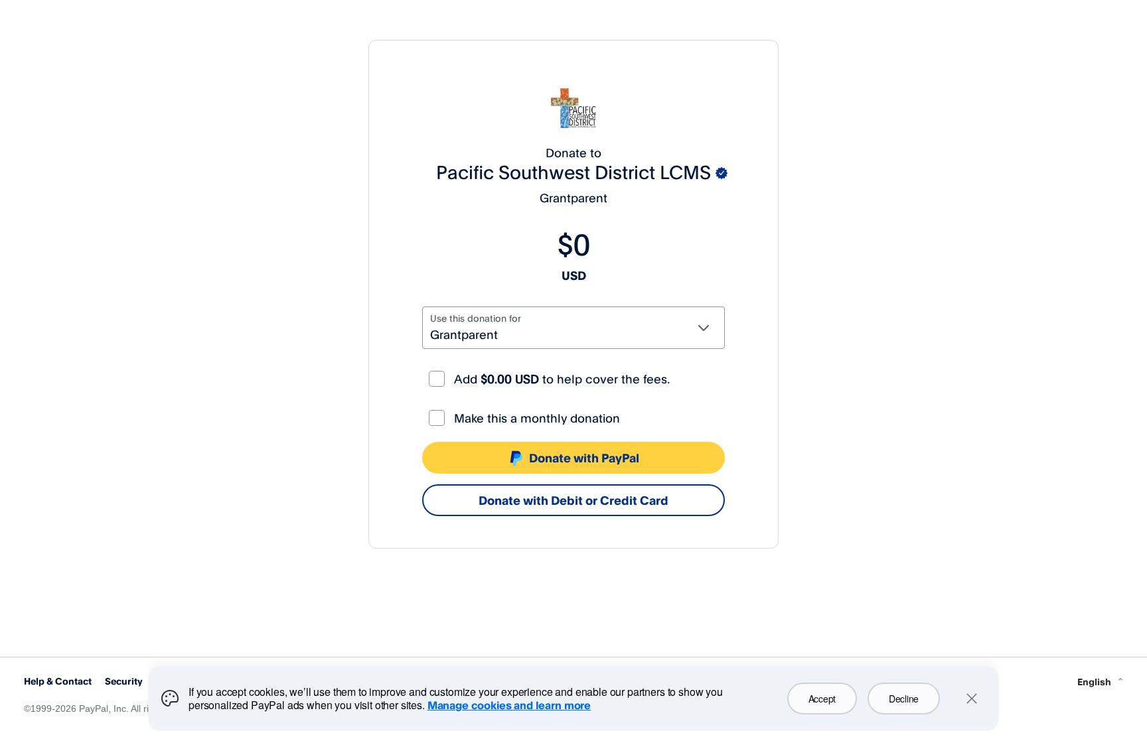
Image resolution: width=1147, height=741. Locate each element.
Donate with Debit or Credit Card (573, 500)
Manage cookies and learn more (509, 705)
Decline (904, 698)
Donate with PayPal (584, 457)
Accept (822, 698)
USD (574, 275)
